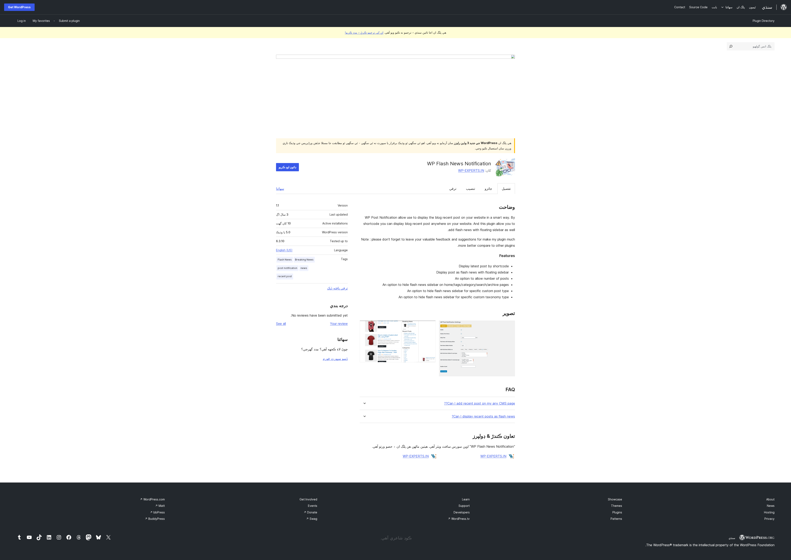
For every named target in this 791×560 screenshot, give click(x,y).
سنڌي (732, 538)
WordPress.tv (459, 518)
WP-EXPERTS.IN (471, 170)
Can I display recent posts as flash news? (483, 416)
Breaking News (304, 259)
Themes (616, 505)
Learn (466, 499)
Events (312, 505)
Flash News (285, 259)
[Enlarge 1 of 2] (509, 326)
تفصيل (506, 189)
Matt (160, 505)
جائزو (488, 189)
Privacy (769, 518)
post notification (287, 268)
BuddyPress (155, 518)
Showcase (615, 499)
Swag (311, 518)
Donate (310, 512)
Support (464, 505)
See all (281, 324)
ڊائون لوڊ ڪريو (287, 167)
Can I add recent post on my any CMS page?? (479, 403)
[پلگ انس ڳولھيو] (731, 46)
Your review (339, 324)
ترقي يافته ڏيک (337, 288)
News (771, 505)
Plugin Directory (764, 20)
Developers (462, 512)
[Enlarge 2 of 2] (430, 326)
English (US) (284, 250)
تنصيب (470, 189)
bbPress (157, 512)
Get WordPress (19, 7)
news (304, 268)
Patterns (616, 518)
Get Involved (308, 499)
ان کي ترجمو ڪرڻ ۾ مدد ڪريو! (364, 32)
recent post (285, 276)
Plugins (617, 512)
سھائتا (280, 189)
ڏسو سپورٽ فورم (335, 359)
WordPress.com (152, 499)
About (770, 499)
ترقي (452, 189)
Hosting (769, 512)
